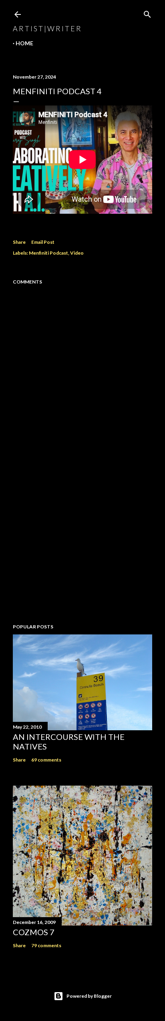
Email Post (42, 242)
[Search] (147, 12)
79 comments (46, 945)
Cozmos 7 (33, 932)
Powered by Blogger (89, 996)
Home (24, 43)
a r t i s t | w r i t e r (47, 28)
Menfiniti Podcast (48, 253)
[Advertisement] (82, 547)
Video (77, 253)
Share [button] (19, 242)
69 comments (46, 760)
